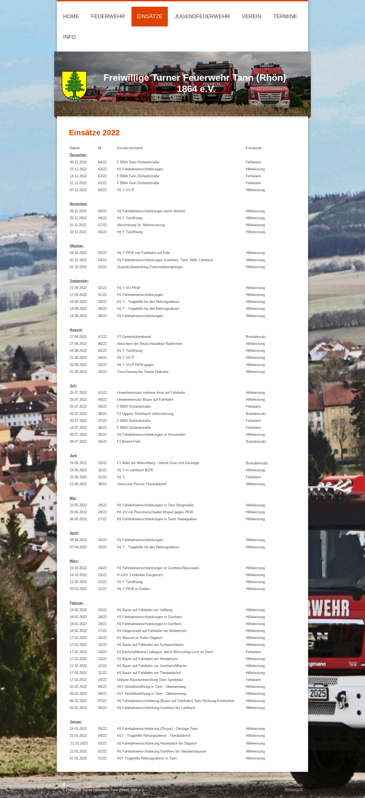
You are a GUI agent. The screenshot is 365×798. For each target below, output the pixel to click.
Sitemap (97, 785)
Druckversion (78, 785)
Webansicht (294, 789)
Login (298, 785)
